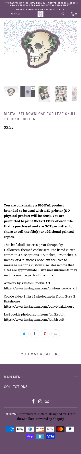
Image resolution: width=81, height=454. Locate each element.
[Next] (73, 50)
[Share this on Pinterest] (45, 333)
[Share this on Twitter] (24, 333)
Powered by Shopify (50, 419)
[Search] (63, 14)
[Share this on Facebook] (34, 333)
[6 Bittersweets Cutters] (40, 14)
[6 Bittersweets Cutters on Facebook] (33, 401)
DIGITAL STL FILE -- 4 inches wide (28, 154)
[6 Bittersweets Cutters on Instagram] (40, 401)
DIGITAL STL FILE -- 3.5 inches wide (29, 144)
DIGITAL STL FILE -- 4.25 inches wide (30, 164)
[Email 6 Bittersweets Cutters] (47, 401)
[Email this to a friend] (55, 333)
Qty (6, 175)
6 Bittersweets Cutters (31, 414)
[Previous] (8, 50)
